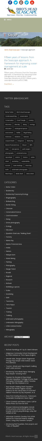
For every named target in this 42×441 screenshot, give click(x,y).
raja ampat (8, 157)
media (8, 248)
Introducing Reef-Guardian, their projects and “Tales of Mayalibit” (21, 425)
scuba (32, 157)
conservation (24, 116)
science (17, 157)
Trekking (9, 315)
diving (25, 124)
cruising (31, 120)
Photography (10, 265)
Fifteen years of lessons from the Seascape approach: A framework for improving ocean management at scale (20, 62)
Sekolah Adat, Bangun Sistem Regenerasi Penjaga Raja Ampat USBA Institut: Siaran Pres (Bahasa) (20, 360)
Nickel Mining (10, 258)
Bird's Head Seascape (12, 50)
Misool (24, 145)
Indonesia (8, 137)
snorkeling (15, 161)
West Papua (9, 174)
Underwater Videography (14, 322)
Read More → (9, 84)
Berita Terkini (9, 112)
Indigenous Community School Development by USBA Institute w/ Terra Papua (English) (21, 354)
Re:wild (8, 272)
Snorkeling (9, 294)
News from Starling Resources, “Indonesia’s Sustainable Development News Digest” (21, 397)
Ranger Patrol (11, 269)
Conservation (9, 120)
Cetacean (9, 208)
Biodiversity (10, 191)
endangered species (21, 128)
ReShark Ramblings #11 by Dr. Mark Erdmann (22, 350)
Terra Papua (10, 305)
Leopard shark (9, 141)
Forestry (9, 237)
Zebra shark (30, 174)
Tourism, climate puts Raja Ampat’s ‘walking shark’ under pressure (21, 367)
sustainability (26, 161)
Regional (9, 276)
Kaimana (26, 137)
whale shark (19, 174)
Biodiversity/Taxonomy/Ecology (17, 194)
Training (9, 312)
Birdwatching (10, 201)
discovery (8, 124)
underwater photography (19, 169)
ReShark (9, 283)
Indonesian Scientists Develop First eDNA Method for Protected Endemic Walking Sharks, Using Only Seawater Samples (20, 418)
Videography (10, 330)
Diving (8, 219)
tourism (7, 165)
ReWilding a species (13, 287)
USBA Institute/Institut (13, 326)
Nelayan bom (10, 255)
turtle (7, 169)
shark (7, 161)
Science (25, 157)
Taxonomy (9, 301)
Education (9, 230)
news (7, 149)
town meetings (17, 165)
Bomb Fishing (11, 205)
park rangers (26, 149)
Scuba (8, 290)
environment (9, 133)
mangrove (21, 141)
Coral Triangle (21, 120)
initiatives (17, 137)
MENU (9, 19)
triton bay (28, 165)
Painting (9, 262)
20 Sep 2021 (9, 69)
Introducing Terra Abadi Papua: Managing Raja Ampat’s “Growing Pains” (20, 373)
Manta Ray (30, 141)
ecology (32, 124)
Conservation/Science (13, 212)
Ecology (8, 226)
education (8, 128)
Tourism (9, 308)
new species (15, 149)
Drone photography (13, 223)
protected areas (22, 153)
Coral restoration (12, 215)
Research (9, 280)
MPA (31, 145)
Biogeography (11, 198)
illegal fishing (27, 133)
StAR (7, 298)
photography (9, 153)
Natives (8, 251)
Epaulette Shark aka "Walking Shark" (18, 233)
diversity (17, 124)
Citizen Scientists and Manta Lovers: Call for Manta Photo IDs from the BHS (21, 403)
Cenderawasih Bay (11, 116)
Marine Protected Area (12, 145)
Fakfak (18, 133)
